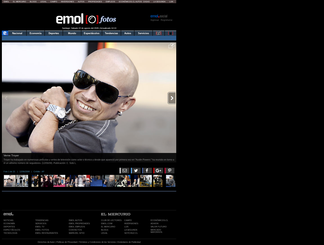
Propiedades (95, 2)
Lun (171, 2)
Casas (146, 2)
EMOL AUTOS (75, 220)
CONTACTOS (75, 230)
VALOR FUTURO (159, 227)
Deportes (54, 33)
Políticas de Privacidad (66, 242)
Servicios (143, 33)
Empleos (110, 2)
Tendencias (111, 33)
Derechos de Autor (46, 242)
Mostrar (89, 8)
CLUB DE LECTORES (111, 220)
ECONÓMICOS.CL (159, 220)
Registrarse (166, 20)
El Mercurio (19, 2)
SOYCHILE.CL (131, 233)
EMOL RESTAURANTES (46, 233)
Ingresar (155, 20)
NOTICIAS (8, 220)
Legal (43, 2)
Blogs (33, 2)
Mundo (72, 33)
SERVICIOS (40, 223)
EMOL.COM (106, 223)
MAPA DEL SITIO (77, 233)
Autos (81, 2)
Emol (6, 2)
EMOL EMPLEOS (77, 227)
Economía (35, 33)
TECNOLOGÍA (10, 233)
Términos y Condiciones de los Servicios (97, 242)
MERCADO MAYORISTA (156, 231)
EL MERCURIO (108, 227)
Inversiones (67, 2)
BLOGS (104, 230)
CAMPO (128, 220)
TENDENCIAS (41, 220)
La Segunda (159, 2)
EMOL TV (39, 227)
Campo (53, 2)
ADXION (154, 223)
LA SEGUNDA (130, 230)
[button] (171, 46)
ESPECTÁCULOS (12, 230)
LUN (126, 227)
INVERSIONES (131, 223)
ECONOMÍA (9, 223)
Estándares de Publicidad (129, 242)
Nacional (17, 33)
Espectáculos (91, 33)
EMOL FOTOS (42, 230)
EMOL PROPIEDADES (79, 223)
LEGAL (104, 233)
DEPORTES (9, 227)
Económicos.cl (127, 2)
